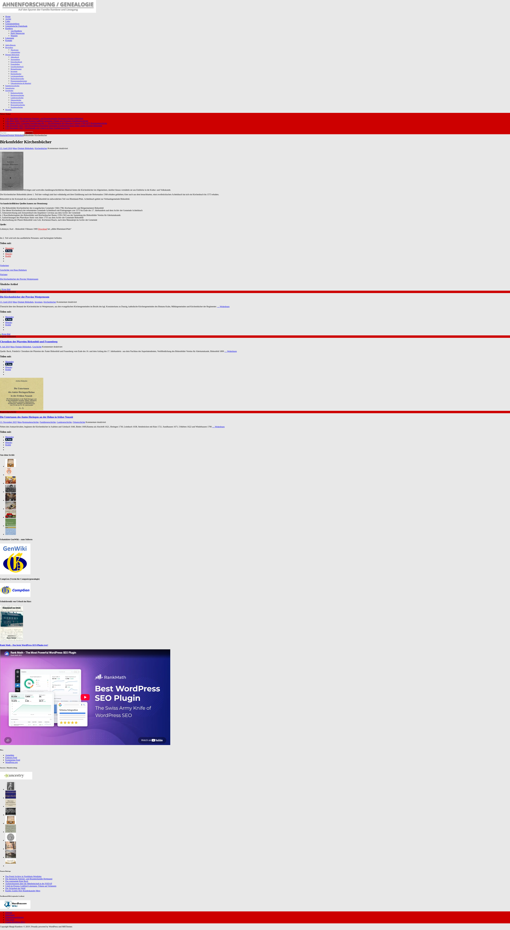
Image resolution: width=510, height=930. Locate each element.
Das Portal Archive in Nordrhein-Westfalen (23, 876)
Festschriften (15, 64)
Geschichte (9, 90)
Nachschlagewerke (17, 79)
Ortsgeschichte (16, 100)
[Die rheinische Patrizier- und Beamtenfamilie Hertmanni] (8, 475)
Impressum (9, 915)
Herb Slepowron (18, 33)
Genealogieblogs (12, 24)
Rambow (9, 28)
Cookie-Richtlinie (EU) (15, 922)
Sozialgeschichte (17, 107)
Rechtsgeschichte (17, 102)
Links (7, 21)
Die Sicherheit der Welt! (15, 888)
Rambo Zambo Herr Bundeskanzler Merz (22, 891)
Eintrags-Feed (11, 757)
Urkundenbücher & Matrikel (21, 83)
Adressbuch (15, 57)
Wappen (14, 36)
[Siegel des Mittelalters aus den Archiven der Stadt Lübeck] (10, 840)
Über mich (9, 920)
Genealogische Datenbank (16, 26)
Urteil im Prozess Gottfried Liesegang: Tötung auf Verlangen (30, 886)
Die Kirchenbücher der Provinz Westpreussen (24, 296)
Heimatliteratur (16, 69)
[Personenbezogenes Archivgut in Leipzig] (10, 500)
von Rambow (16, 31)
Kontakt (8, 40)
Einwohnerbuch (16, 62)
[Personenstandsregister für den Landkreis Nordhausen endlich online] (10, 823)
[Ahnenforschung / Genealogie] (48, 12)
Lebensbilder (15, 52)
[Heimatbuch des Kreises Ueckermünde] (10, 815)
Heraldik (8, 110)
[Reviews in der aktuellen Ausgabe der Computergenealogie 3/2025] (10, 534)
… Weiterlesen (223, 306)
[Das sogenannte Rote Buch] (10, 483)
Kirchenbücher (16, 74)
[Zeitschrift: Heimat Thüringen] (10, 526)
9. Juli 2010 (5, 347)
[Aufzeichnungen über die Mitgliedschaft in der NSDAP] (10, 492)
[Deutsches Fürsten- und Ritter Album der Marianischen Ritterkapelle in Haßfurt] (10, 849)
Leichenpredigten (17, 76)
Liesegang (9, 38)
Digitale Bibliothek (12, 55)
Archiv (8, 19)
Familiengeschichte (12, 86)
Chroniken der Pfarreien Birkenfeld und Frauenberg (29, 341)
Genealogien (9, 88)
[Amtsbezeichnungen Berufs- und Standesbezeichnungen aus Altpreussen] (10, 806)
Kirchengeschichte (17, 95)
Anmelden (9, 755)
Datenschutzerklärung (14, 917)
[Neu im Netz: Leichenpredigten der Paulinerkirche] (10, 517)
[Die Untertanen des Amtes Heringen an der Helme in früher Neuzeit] (21, 409)
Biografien (9, 47)
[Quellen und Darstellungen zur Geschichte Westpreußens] (10, 866)
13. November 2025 (8, 422)
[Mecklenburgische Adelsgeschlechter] (10, 798)
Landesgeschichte (17, 98)
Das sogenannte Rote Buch (16, 881)
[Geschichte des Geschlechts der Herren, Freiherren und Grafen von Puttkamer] (10, 857)
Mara (15, 148)
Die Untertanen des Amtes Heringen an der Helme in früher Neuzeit (36, 417)
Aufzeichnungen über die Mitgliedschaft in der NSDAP (28, 883)
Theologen (14, 50)
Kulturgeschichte (17, 93)
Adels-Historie (10, 45)
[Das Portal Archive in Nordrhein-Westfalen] (10, 466)
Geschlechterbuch (17, 67)
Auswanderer (15, 59)
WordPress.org (11, 762)
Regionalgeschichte (18, 105)
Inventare (14, 71)
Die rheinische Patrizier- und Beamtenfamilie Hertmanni (28, 879)
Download (42, 229)
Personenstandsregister (19, 81)
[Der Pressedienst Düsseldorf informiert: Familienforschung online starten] (10, 509)
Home (7, 16)
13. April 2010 (6, 148)
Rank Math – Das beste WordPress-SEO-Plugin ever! (24, 645)
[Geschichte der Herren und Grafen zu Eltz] (10, 789)
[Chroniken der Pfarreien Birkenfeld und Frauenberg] (5, 334)
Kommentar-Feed (12, 760)
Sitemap (8, 912)
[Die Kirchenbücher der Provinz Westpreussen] (5, 289)
